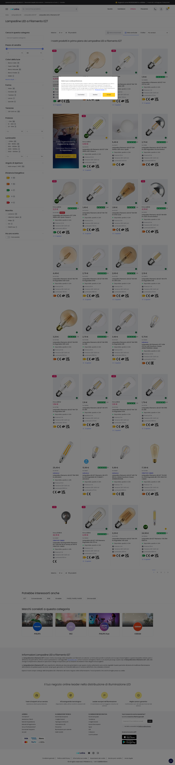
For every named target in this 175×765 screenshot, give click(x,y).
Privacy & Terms (99, 90)
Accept (109, 94)
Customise (81, 94)
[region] (88, 88)
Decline (95, 94)
